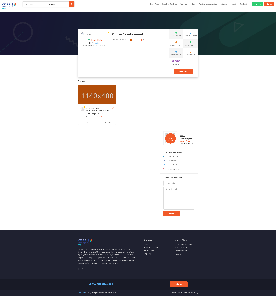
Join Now (268, 4)
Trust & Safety (149, 251)
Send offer (183, 71)
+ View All (147, 254)
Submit (172, 213)
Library (224, 4)
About (233, 4)
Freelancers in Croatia (182, 247)
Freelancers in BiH (181, 251)
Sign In (258, 4)
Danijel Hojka (96, 40)
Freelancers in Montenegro (184, 244)
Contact (243, 4)
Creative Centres (169, 4)
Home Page (154, 4)
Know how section (187, 4)
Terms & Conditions (151, 247)
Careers (146, 244)
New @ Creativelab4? (101, 284)
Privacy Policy (193, 293)
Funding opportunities (208, 4)
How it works (182, 293)
